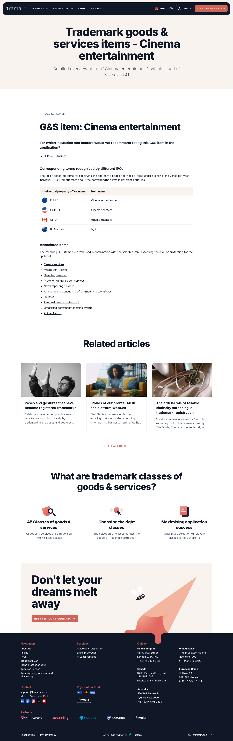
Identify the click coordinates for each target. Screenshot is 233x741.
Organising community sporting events (68, 308)
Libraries (49, 297)
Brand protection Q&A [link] (33, 664)
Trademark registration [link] (90, 648)
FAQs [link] (23, 656)
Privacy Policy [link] (48, 734)
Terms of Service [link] (30, 668)
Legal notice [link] (28, 734)
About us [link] (26, 648)
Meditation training (56, 269)
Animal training (53, 313)
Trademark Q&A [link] (29, 660)
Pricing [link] (24, 652)
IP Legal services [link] (86, 656)
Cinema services (54, 264)
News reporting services (59, 286)
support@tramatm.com (34, 692)
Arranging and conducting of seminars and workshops (78, 291)
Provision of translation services (64, 280)
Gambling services (55, 275)
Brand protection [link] (87, 652)
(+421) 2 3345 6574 (190, 681)
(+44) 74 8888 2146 (148, 660)
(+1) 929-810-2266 (190, 660)
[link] (51, 396)
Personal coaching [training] (61, 302)
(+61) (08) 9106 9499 (149, 701)
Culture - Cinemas (55, 156)
